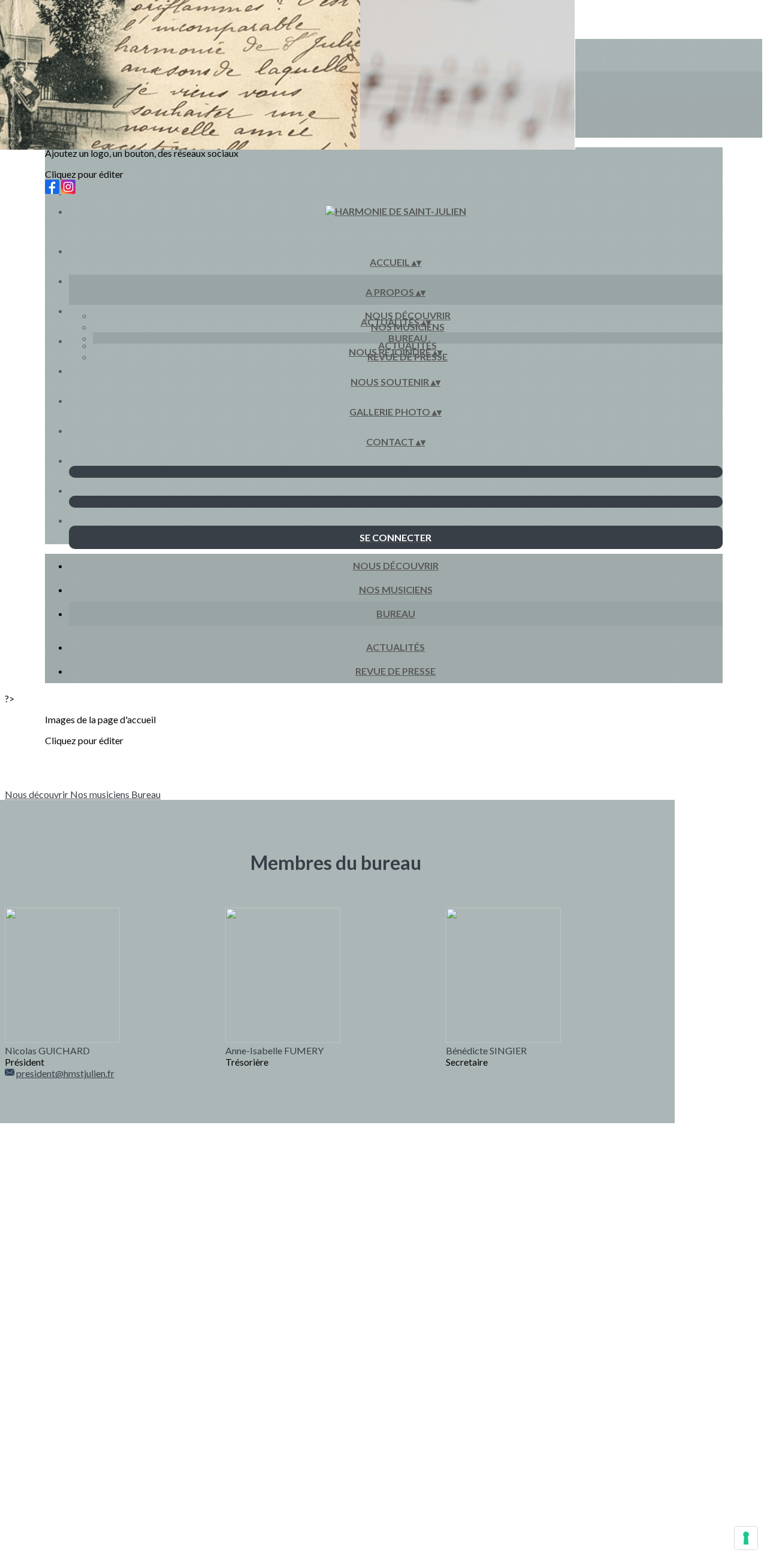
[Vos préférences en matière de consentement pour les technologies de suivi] (746, 1538)
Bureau (407, 338)
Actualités (407, 345)
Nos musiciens (396, 589)
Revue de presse (395, 671)
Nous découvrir (408, 315)
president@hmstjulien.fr (65, 1073)
